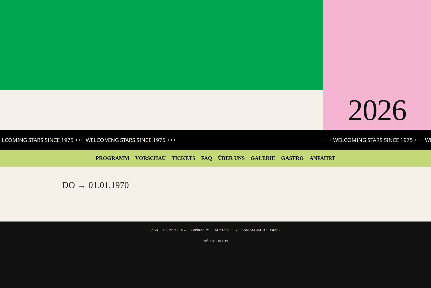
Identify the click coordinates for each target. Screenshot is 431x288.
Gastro (292, 158)
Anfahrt (322, 158)
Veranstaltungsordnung (257, 230)
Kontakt (222, 230)
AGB (154, 230)
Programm (112, 158)
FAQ (206, 158)
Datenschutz (174, 230)
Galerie (263, 158)
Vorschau (150, 158)
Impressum (200, 230)
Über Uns (231, 158)
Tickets (183, 158)
